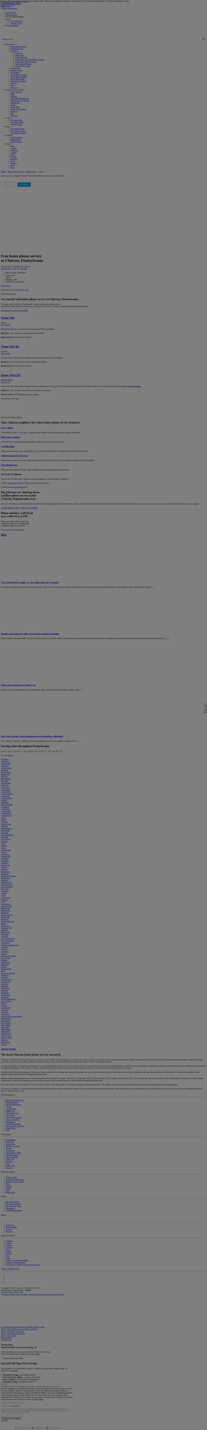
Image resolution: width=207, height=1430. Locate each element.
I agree (2, 5)
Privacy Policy (15, 3)
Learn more (10, 5)
